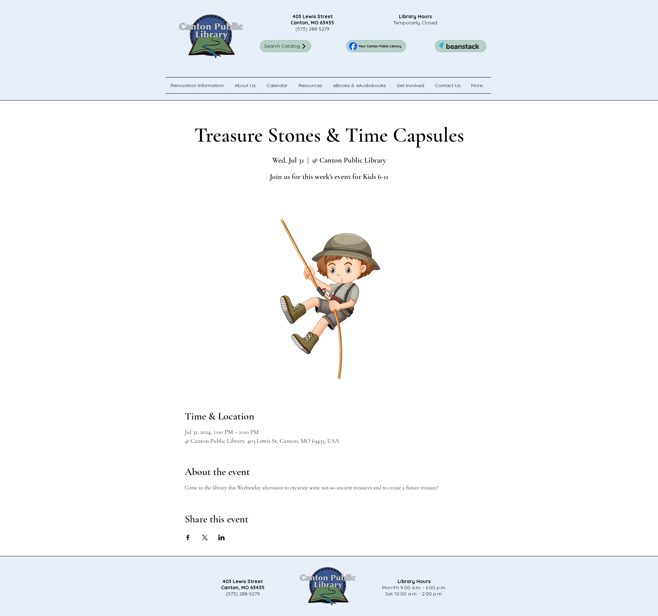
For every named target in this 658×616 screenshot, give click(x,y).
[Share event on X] (205, 537)
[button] (245, 85)
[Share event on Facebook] (188, 537)
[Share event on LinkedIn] (221, 537)
